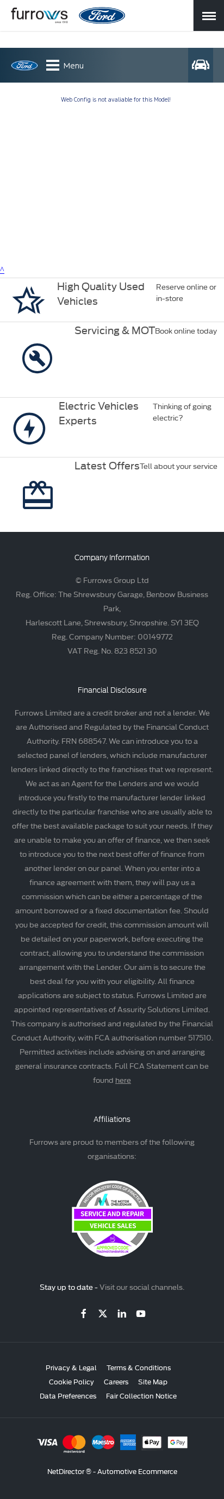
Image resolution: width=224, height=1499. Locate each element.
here (123, 1079)
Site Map (152, 1381)
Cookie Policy (71, 1381)
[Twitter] (102, 1313)
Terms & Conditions (139, 1367)
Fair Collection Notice (141, 1395)
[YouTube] (140, 1313)
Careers (116, 1381)
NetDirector (66, 1471)
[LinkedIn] (121, 1313)
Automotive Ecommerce (137, 1471)
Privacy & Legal (71, 1367)
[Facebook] (83, 1313)
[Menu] (209, 15)
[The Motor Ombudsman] (112, 1253)
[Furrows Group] (39, 15)
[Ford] (102, 15)
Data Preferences (68, 1395)
